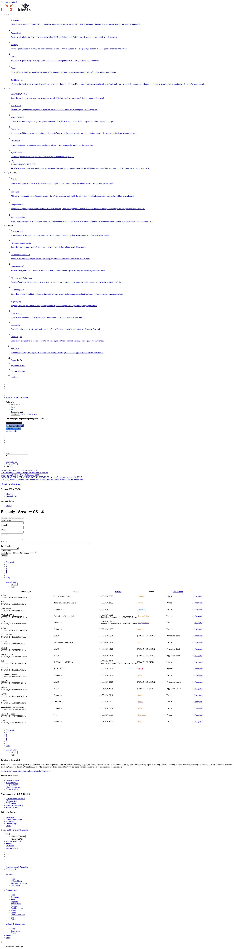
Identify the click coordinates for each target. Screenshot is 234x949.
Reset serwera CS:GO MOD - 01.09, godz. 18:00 (20, 475)
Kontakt (9, 843)
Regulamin (10, 817)
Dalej (8, 577)
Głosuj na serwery (13, 787)
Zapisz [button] (4, 556)
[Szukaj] (7, 458)
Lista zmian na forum (14, 819)
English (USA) (17, 839)
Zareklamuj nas (12, 783)
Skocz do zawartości (9, 2)
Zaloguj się (15, 414)
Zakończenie (178, 592)
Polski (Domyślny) (18, 836)
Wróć (13, 879)
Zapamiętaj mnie (17, 412)
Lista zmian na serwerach (15, 799)
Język (8, 834)
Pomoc (13, 910)
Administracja (11, 823)
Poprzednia (10, 562)
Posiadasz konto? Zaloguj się (17, 397)
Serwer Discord (12, 807)
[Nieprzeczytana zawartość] (7, 382)
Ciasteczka (10, 846)
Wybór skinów (16, 881)
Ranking (14, 906)
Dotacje (14, 933)
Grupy (8, 826)
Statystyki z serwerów (14, 805)
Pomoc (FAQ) (11, 821)
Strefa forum (11, 890)
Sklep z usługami (12, 785)
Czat (12, 917)
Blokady (9, 494)
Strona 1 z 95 (11, 582)
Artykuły (14, 902)
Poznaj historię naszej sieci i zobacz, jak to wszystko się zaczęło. (25, 771)
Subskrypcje (15, 931)
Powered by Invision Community (16, 830)
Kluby (13, 899)
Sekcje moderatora (11, 484)
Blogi (8, 938)
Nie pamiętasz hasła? (29, 414)
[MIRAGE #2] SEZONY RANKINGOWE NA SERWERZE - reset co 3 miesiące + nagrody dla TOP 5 (41, 477)
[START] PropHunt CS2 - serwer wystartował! (19, 470)
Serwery (9, 874)
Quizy (13, 919)
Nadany (118, 592)
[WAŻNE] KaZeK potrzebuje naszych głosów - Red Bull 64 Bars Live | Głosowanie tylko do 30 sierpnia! (42, 479)
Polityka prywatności (14, 841)
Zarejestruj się (11, 431)
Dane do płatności (18, 915)
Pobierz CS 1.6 (12, 789)
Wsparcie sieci (11, 801)
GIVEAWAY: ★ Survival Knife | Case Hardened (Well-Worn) (25, 473)
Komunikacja (11, 496)
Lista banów (15, 885)
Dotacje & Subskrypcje (15, 924)
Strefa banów (11, 803)
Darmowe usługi (12, 780)
